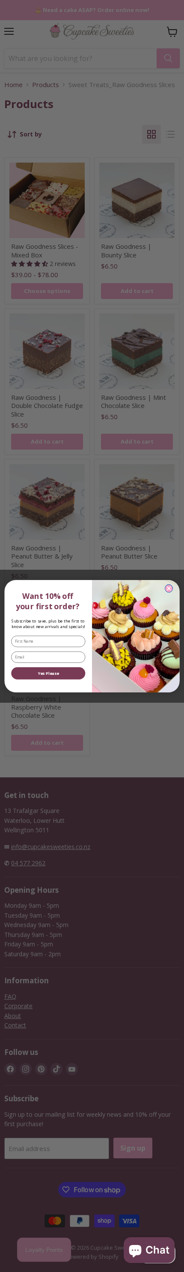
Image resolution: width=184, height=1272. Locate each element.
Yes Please (48, 673)
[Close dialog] (168, 588)
